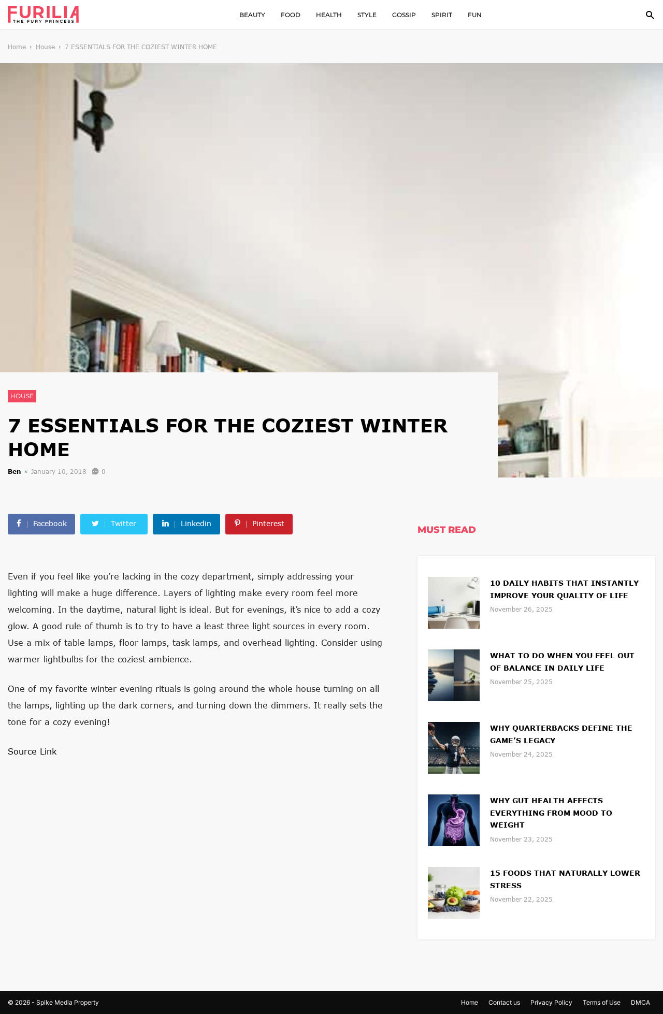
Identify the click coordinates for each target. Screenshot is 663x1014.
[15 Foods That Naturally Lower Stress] (454, 891)
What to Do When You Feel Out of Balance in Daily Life (562, 661)
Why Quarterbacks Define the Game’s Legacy (561, 734)
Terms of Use (602, 1002)
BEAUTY (252, 15)
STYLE (367, 15)
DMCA (640, 1002)
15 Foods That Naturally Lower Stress (565, 879)
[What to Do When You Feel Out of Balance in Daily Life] (454, 674)
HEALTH (329, 15)
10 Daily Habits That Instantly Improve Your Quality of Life (564, 589)
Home (17, 47)
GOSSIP (404, 15)
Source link (32, 751)
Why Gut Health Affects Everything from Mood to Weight (551, 813)
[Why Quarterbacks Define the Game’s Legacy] (454, 746)
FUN (475, 15)
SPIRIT (441, 15)
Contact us (504, 1002)
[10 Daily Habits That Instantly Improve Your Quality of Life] (454, 601)
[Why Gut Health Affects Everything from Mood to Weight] (454, 819)
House (45, 47)
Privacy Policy (551, 1002)
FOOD (290, 15)
